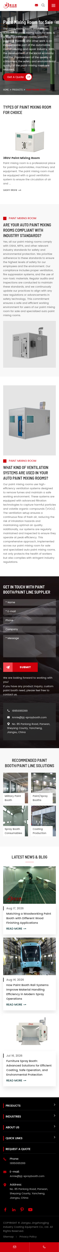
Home (6, 89)
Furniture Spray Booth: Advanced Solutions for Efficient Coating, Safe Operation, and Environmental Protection (29, 1068)
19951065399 (20, 711)
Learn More (12, 190)
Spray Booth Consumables (13, 831)
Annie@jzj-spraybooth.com (29, 717)
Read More (16, 928)
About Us (12, 1127)
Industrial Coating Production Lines (39, 831)
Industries (13, 1116)
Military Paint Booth (13, 798)
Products (17, 89)
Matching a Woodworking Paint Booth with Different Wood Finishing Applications (28, 918)
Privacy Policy (28, 1237)
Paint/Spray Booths (40, 798)
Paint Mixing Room (36, 89)
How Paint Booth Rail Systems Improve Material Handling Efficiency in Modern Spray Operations (27, 992)
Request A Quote (18, 1149)
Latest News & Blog (29, 856)
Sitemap (8, 1237)
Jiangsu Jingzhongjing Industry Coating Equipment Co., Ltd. (26, 1225)
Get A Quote (19, 77)
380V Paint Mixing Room (21, 158)
